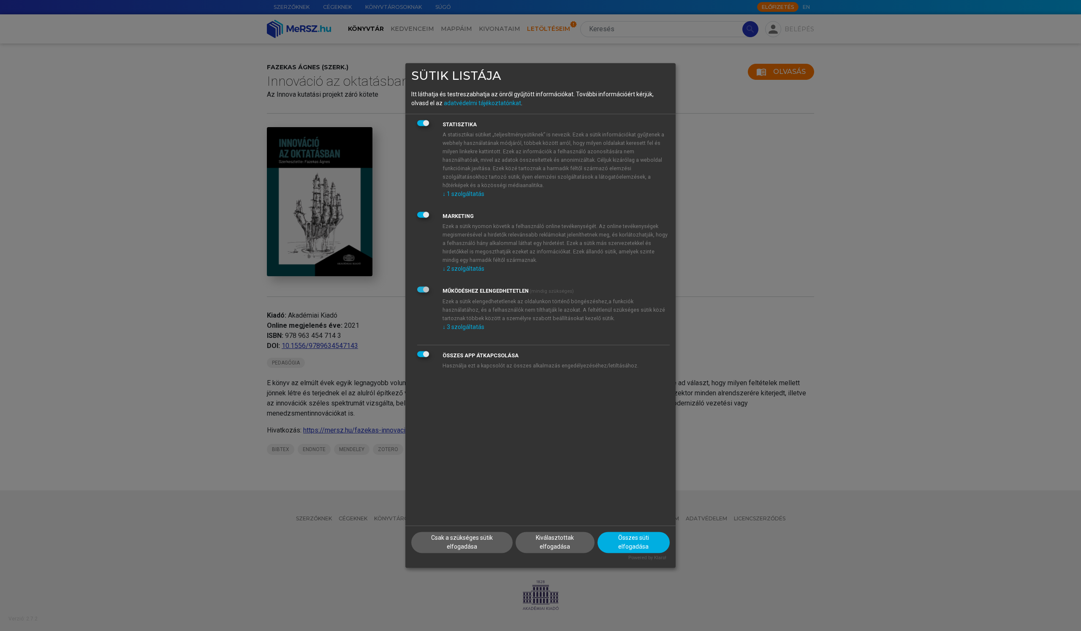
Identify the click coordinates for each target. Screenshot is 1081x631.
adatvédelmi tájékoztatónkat (482, 103)
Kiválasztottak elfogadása (555, 542)
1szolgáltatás (463, 193)
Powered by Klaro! (647, 558)
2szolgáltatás (463, 268)
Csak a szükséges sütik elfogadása (462, 542)
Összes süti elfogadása (633, 542)
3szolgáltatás (463, 327)
